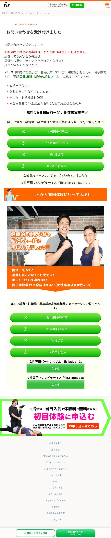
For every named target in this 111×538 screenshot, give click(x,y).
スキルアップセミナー (55, 500)
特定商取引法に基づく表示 (55, 456)
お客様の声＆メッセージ (55, 468)
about (55, 481)
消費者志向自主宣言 (55, 513)
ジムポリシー (55, 519)
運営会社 (55, 449)
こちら (83, 175)
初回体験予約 (55, 443)
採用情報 (55, 507)
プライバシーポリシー (55, 462)
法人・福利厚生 (55, 494)
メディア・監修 (55, 487)
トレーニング (55, 475)
